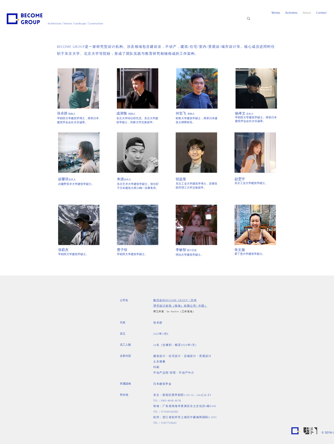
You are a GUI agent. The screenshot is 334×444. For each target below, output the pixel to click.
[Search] (248, 18)
